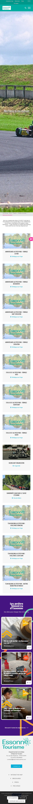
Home (10, 213)
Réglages (22, 797)
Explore (14, 213)
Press (22, 1)
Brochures (17, 1)
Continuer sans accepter (16, 801)
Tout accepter (12, 797)
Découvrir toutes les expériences (15, 728)
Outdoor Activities (22, 213)
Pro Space (16, 3)
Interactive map (9, 1)
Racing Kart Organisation (16, 463)
